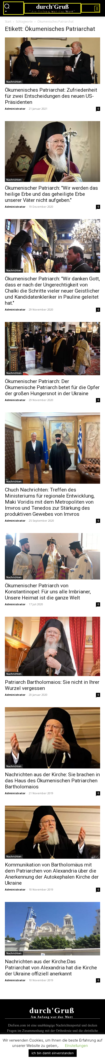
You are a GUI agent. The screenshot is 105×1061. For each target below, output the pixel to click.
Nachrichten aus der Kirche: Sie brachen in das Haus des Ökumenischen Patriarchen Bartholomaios (52, 781)
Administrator (15, 108)
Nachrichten (13, 81)
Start (8, 21)
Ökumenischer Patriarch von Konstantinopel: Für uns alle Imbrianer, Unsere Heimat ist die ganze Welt (48, 592)
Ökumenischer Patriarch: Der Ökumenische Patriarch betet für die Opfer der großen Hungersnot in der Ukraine (52, 387)
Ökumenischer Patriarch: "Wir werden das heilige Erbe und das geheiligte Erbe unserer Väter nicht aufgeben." (51, 194)
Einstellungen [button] (76, 1045)
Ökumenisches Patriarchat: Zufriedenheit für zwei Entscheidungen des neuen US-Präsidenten (51, 96)
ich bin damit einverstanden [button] (53, 1053)
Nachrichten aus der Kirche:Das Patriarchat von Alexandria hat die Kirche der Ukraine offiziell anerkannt (51, 968)
